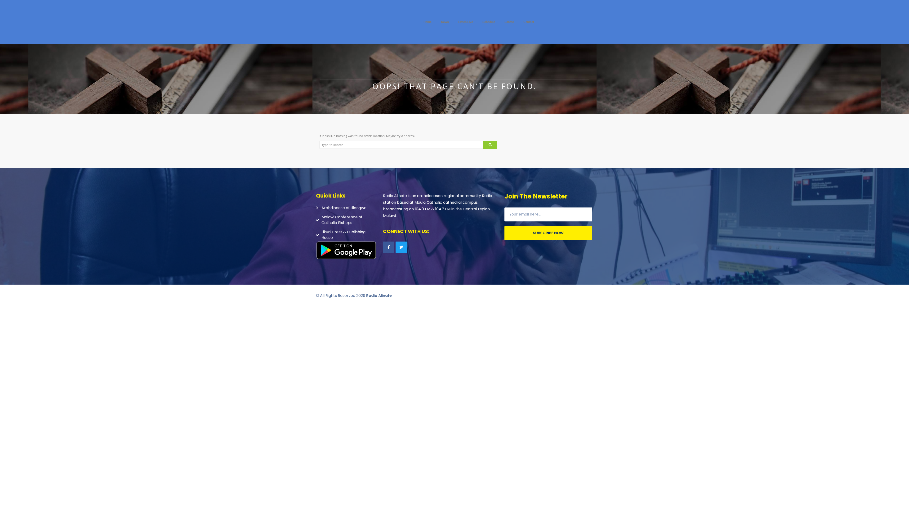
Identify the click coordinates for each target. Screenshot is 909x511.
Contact (528, 22)
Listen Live (465, 22)
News (445, 22)
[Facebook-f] (388, 247)
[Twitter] (401, 247)
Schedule (488, 22)
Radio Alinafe (379, 295)
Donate (509, 22)
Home (427, 22)
